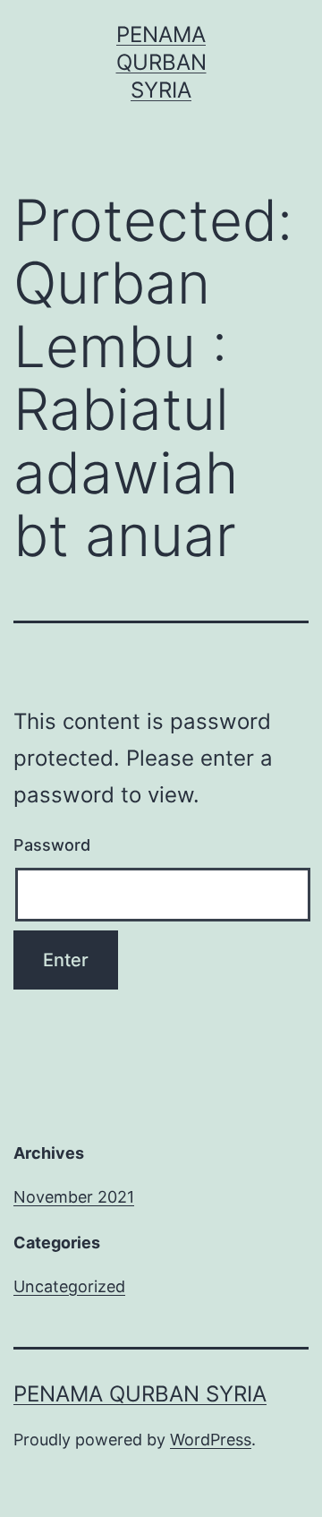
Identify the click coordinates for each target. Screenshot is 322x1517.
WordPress (210, 1439)
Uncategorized (69, 1286)
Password (51, 845)
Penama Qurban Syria (161, 62)
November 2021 (73, 1196)
